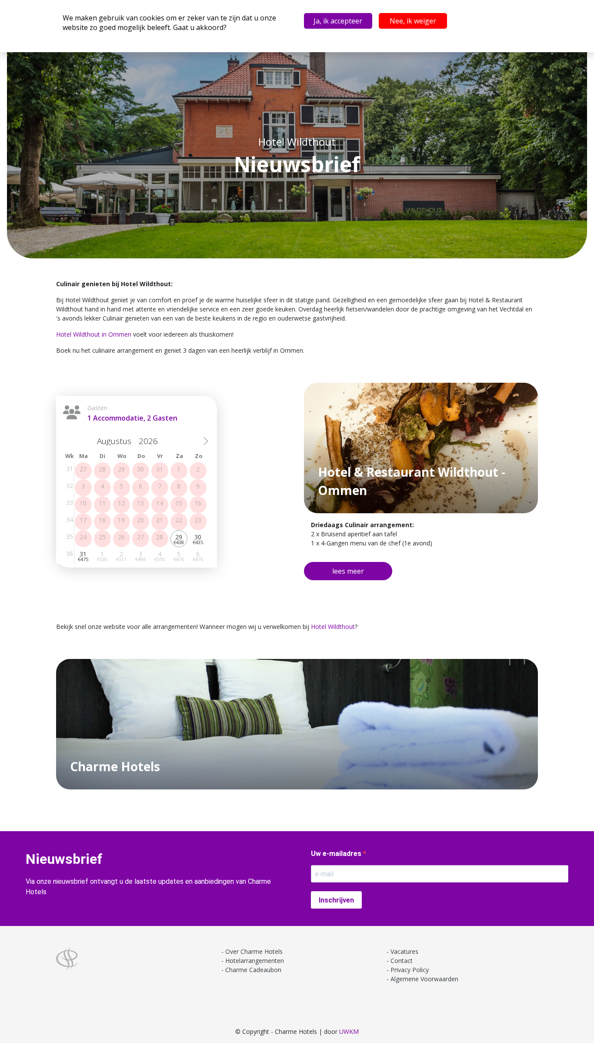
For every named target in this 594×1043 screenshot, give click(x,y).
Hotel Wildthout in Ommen (93, 334)
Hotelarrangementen (254, 960)
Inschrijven (336, 900)
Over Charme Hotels (254, 951)
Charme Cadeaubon (253, 970)
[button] (348, 571)
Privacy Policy (409, 970)
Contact (401, 960)
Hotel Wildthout (333, 626)
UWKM (349, 1031)
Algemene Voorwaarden (424, 979)
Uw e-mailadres (337, 853)
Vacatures (404, 951)
